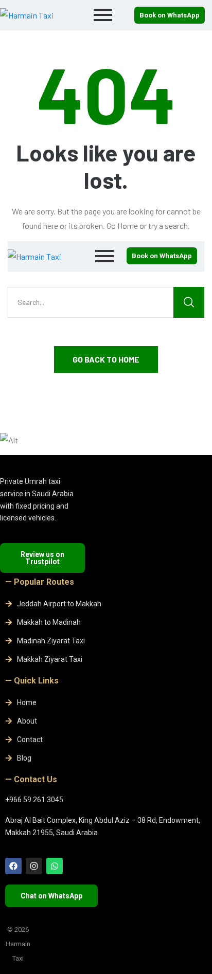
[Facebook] (13, 866)
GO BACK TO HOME (106, 359)
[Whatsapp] (54, 866)
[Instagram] (34, 866)
